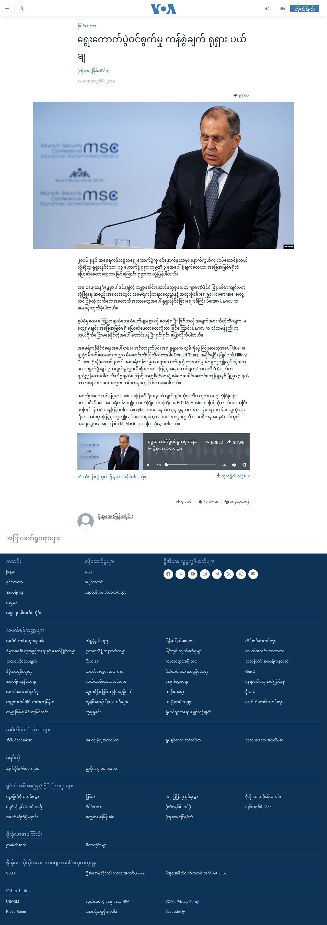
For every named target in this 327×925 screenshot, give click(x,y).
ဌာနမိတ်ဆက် (16, 845)
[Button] (241, 95)
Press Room (16, 911)
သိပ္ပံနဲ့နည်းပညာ (98, 641)
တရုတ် (11, 602)
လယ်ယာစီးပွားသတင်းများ (106, 681)
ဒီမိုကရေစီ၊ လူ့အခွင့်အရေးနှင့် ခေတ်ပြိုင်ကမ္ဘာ (40, 651)
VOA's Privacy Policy (182, 901)
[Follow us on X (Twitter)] (180, 574)
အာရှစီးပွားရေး (177, 681)
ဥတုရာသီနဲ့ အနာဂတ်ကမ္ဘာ (105, 651)
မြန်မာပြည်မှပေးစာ (180, 641)
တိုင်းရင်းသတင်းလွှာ (260, 641)
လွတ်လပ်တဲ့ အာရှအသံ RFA (107, 901)
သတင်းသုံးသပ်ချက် (21, 661)
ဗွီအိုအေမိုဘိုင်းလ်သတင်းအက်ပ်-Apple (115, 873)
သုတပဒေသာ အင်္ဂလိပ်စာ (264, 740)
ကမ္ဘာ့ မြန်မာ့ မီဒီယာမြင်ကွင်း (27, 712)
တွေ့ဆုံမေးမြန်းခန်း (100, 817)
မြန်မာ (10, 572)
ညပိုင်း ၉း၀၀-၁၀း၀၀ (101, 768)
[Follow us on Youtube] (192, 574)
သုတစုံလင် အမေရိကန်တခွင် (267, 661)
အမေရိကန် (14, 592)
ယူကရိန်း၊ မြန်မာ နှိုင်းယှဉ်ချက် (109, 692)
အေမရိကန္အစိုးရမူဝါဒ (101, 911)
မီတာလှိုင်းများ (97, 845)
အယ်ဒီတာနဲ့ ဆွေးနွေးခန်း (25, 641)
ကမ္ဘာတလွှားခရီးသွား (181, 661)
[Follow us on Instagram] (204, 574)
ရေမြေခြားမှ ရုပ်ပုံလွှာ (182, 797)
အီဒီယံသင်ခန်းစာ (19, 740)
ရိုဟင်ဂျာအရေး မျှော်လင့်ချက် (188, 712)
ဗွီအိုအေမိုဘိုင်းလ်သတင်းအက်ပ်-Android (197, 873)
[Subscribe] (253, 574)
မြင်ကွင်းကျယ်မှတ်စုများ (184, 651)
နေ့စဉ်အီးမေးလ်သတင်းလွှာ (105, 592)
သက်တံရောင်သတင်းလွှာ (264, 702)
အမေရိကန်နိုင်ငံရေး (21, 681)
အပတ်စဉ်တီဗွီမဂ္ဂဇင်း (22, 817)
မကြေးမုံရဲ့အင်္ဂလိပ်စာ (102, 740)
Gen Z (250, 671)
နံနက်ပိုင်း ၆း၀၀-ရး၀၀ (22, 768)
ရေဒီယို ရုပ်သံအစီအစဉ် (24, 807)
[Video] (282, 9)
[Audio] (267, 9)
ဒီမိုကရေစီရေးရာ (19, 671)
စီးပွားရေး (93, 661)
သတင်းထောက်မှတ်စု (22, 692)
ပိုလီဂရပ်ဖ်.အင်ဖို (178, 807)
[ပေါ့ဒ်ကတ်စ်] (241, 574)
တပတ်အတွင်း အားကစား (105, 671)
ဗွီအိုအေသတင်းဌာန (168, 448)
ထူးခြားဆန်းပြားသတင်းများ (107, 702)
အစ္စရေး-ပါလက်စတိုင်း (23, 613)
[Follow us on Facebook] (168, 574)
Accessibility (175, 911)
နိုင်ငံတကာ (86, 26)
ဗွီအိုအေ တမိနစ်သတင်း (263, 797)
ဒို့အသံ (250, 692)
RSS (88, 572)
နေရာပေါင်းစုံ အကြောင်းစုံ (265, 681)
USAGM (12, 901)
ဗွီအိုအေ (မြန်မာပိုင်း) (92, 71)
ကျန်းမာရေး (175, 692)
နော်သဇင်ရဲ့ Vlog (258, 807)
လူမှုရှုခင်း (93, 712)
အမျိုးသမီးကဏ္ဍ (178, 702)
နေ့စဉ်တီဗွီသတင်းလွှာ (22, 797)
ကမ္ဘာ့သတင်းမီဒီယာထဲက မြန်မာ (30, 702)
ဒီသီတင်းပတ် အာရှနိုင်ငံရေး (187, 671)
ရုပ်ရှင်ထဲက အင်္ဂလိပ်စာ (183, 740)
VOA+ (11, 873)
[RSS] (229, 574)
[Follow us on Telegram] (217, 574)
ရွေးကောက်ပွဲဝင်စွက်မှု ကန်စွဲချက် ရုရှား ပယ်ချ (188, 441)
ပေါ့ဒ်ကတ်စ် (94, 582)
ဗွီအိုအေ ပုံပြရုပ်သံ (179, 817)
